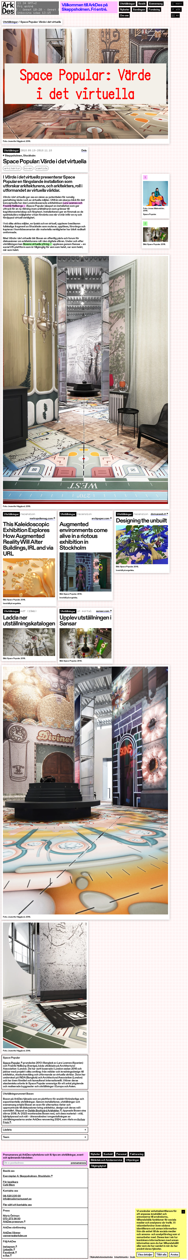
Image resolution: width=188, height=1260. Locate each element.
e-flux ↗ (7, 1255)
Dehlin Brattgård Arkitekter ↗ (45, 1110)
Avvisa (174, 1254)
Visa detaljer (145, 1254)
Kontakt (108, 1154)
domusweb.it (158, 514)
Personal (121, 1154)
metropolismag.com (41, 518)
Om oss (124, 15)
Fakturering (136, 1154)
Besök (141, 3)
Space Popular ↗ (12, 1063)
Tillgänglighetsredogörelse (101, 1257)
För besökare (10, 1182)
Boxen (28, 168)
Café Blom (9, 1185)
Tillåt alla (161, 1254)
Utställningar (127, 3)
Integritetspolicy (121, 1257)
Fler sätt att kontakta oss (17, 1205)
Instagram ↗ (10, 1246)
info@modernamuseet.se (17, 1199)
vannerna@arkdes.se (15, 1235)
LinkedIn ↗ (9, 1249)
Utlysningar (132, 1160)
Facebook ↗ (10, 1252)
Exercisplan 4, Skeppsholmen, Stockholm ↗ (28, 1176)
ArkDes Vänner (11, 1232)
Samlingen (139, 9)
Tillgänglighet (98, 1166)
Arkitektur (12, 168)
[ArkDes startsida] (8, 9)
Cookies (133, 1257)
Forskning (154, 9)
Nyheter (124, 9)
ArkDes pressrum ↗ (14, 1221)
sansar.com (103, 611)
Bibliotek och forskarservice (106, 1160)
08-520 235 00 (12, 1196)
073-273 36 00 (11, 1219)
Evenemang (156, 3)
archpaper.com (101, 518)
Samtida (41, 168)
